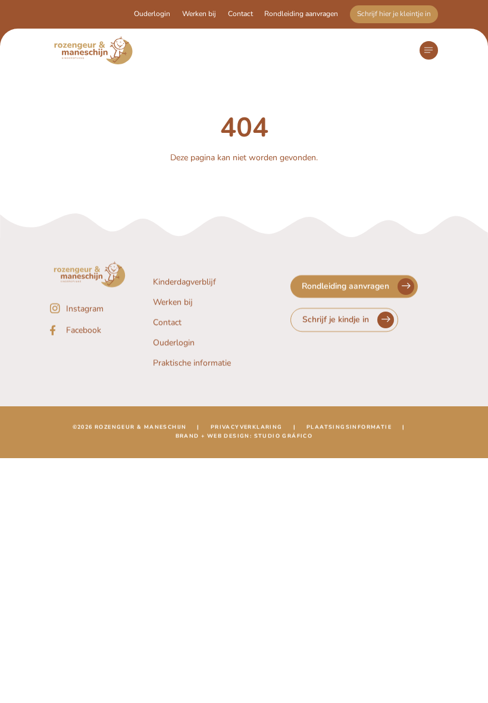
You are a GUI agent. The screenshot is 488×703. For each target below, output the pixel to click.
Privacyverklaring (247, 427)
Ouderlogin (152, 13)
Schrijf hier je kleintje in (394, 13)
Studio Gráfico (283, 436)
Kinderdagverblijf (184, 282)
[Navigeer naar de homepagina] (93, 50)
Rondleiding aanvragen (301, 13)
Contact (240, 13)
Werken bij (199, 13)
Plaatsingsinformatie (349, 427)
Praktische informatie (192, 363)
